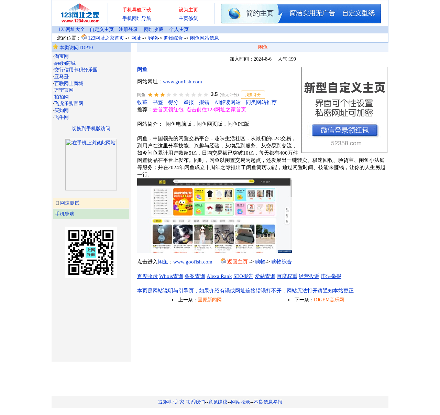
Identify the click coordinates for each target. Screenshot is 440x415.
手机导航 (64, 214)
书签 (158, 102)
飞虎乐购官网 (68, 103)
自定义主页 (102, 29)
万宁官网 (64, 90)
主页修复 (188, 18)
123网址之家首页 (106, 38)
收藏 (142, 102)
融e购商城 (65, 63)
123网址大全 (71, 29)
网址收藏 (153, 29)
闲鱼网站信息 (204, 38)
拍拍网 (61, 97)
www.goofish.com (182, 81)
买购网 (61, 110)
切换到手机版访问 (91, 128)
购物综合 (173, 38)
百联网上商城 (68, 83)
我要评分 (253, 94)
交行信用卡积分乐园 (76, 69)
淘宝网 (61, 56)
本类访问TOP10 (75, 47)
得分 (173, 102)
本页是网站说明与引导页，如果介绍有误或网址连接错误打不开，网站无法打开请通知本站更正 (245, 290)
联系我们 (195, 402)
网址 (136, 38)
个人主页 (179, 29)
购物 (153, 38)
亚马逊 (61, 76)
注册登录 (128, 29)
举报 (189, 102)
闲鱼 (142, 69)
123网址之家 (171, 402)
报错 (204, 102)
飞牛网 (61, 117)
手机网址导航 (136, 18)
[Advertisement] (87, 319)
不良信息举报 (268, 402)
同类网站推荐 (261, 102)
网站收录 (240, 402)
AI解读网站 (227, 102)
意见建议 (218, 402)
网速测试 (69, 203)
